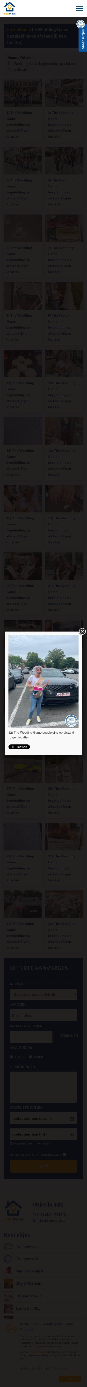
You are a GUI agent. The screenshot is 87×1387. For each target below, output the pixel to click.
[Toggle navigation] (79, 8)
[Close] (82, 631)
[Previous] (22, 681)
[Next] (65, 681)
